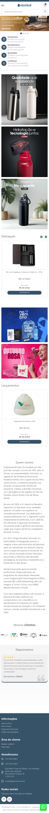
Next (46, 236)
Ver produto (24, 292)
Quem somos (6, 723)
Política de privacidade (9, 732)
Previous (41, 236)
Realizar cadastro (7, 744)
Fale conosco (6, 726)
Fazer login (5, 747)
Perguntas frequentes (9, 729)
